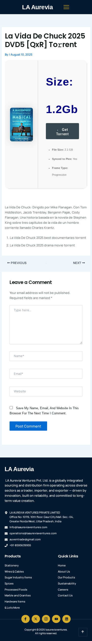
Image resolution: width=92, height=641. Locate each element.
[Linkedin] (66, 619)
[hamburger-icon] (66, 6)
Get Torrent (62, 131)
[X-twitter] (36, 619)
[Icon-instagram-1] (46, 619)
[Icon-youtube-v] (56, 619)
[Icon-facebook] (25, 619)
